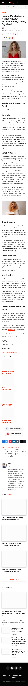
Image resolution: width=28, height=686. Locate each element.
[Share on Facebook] (8, 34)
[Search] (25, 2)
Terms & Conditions (17, 675)
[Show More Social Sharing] (18, 34)
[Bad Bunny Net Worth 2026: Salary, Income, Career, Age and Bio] (14, 600)
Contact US (6, 675)
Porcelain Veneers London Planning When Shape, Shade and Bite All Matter (19, 652)
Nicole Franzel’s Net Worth (9, 352)
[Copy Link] (15, 34)
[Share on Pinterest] (13, 34)
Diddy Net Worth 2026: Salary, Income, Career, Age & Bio (11, 544)
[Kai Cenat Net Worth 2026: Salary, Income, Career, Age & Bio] (14, 507)
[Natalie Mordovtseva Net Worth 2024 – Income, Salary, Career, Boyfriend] (14, 49)
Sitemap (14, 677)
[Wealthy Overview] (14, 2)
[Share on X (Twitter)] (10, 34)
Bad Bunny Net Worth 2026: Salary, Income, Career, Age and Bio (13, 613)
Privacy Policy (16, 673)
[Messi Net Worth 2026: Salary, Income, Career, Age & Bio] (14, 559)
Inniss (7, 28)
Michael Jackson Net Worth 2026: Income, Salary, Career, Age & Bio (19, 630)
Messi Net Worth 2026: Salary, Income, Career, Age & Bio (11, 570)
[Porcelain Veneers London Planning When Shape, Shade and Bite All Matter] (6, 651)
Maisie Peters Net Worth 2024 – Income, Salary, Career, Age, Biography (8, 453)
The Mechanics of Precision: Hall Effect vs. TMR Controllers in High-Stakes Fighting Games (19, 640)
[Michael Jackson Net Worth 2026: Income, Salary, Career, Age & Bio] (6, 630)
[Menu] (3, 2)
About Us (8, 673)
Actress (4, 12)
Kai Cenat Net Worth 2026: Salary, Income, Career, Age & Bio (12, 518)
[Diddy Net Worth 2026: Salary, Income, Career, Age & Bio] (14, 533)
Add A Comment (14, 580)
